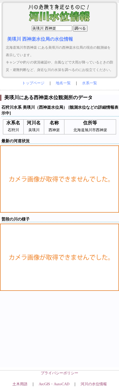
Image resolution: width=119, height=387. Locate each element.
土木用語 (19, 384)
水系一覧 (89, 83)
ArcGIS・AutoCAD (54, 384)
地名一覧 (63, 83)
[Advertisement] (59, 333)
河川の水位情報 (94, 384)
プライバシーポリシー (59, 373)
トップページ (33, 83)
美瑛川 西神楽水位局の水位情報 (40, 38)
